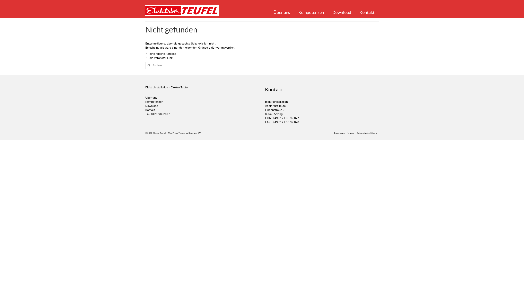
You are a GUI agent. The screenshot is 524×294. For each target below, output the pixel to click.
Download (151, 105)
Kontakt (150, 109)
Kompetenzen (154, 101)
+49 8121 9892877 (157, 114)
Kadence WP (195, 133)
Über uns (151, 97)
